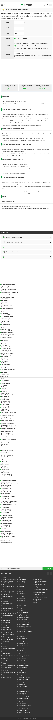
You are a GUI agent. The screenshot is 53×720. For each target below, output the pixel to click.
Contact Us (36, 602)
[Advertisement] (26, 70)
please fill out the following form (42, 208)
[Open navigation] (2, 5)
